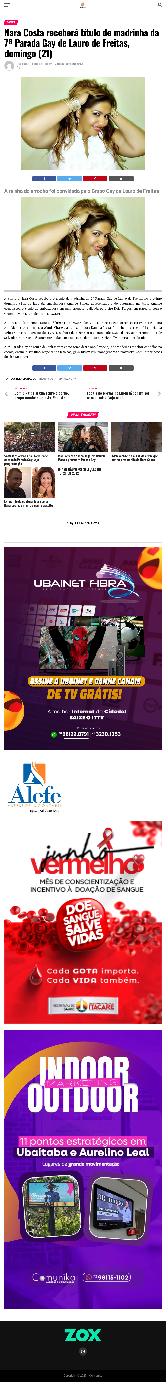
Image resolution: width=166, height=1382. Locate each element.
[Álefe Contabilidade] (34, 813)
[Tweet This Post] (69, 178)
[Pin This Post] (95, 178)
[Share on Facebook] (44, 178)
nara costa (48, 379)
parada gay (68, 379)
